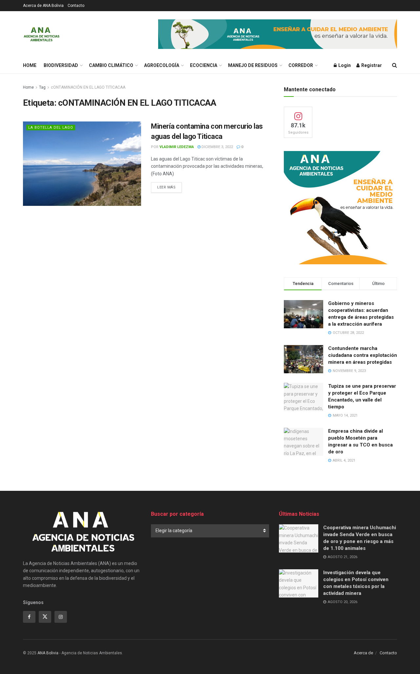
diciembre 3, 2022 (216, 147)
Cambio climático (111, 65)
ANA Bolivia (47, 653)
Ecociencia (203, 65)
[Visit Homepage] (41, 34)
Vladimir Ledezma (176, 147)
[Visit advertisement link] (277, 34)
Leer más (169, 187)
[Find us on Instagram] (60, 617)
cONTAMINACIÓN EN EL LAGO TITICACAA (88, 87)
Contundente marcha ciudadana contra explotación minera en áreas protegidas (362, 355)
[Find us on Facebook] (29, 617)
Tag (42, 87)
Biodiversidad (61, 65)
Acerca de (363, 652)
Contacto (76, 5)
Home (29, 65)
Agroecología (161, 65)
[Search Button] (394, 65)
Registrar (371, 65)
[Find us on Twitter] (45, 617)
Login (344, 65)
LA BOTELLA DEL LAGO (50, 127)
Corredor (300, 65)
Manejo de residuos (253, 65)
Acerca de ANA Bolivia (43, 5)
